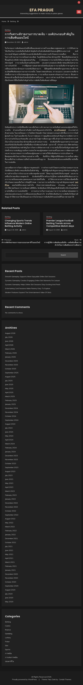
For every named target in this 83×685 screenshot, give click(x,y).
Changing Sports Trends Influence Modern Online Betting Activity (18, 223)
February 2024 (11, 448)
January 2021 (10, 570)
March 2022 (10, 527)
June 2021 (9, 550)
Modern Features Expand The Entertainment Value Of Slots (28, 292)
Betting (7, 30)
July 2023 (9, 475)
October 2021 (10, 542)
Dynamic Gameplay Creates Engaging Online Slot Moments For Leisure (32, 280)
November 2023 (11, 459)
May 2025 (9, 388)
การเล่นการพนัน (11, 657)
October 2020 (10, 582)
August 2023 (10, 471)
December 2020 (11, 574)
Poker (7, 641)
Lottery (8, 638)
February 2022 (11, 531)
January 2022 (10, 534)
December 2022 (11, 503)
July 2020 (9, 594)
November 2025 (11, 365)
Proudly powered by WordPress (24, 679)
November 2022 (11, 507)
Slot (6, 645)
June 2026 (9, 341)
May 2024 (9, 436)
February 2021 (11, 566)
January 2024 (10, 452)
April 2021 (9, 558)
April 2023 (9, 487)
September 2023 (11, 467)
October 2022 (10, 511)
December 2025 (11, 361)
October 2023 (10, 463)
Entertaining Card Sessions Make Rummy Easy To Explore (27, 288)
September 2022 (11, 515)
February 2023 (11, 495)
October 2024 (10, 416)
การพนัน (8, 653)
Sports (7, 649)
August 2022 (10, 519)
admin (26, 42)
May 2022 (9, 523)
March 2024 (10, 444)
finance (8, 630)
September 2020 (11, 586)
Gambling (8, 634)
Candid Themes (65, 679)
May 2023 (9, 483)
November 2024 (11, 412)
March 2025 (10, 396)
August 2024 (10, 424)
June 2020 (9, 598)
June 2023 (9, 479)
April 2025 (9, 392)
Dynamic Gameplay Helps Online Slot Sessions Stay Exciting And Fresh (32, 284)
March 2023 (10, 491)
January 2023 (10, 499)
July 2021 (9, 546)
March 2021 (10, 562)
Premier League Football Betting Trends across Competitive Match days (60, 223)
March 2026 (10, 349)
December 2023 (11, 456)
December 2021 (11, 538)
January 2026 (10, 357)
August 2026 (10, 333)
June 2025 (9, 384)
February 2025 (11, 400)
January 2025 (10, 404)
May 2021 (9, 554)
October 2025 (10, 369)
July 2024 (9, 428)
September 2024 (11, 420)
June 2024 (9, 432)
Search (63, 255)
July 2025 (9, 381)
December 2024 (11, 408)
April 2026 (9, 345)
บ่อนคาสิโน (9, 661)
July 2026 (9, 337)
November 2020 (11, 578)
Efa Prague (41, 10)
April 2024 (9, 440)
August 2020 (10, 590)
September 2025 (11, 373)
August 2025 (10, 377)
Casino (7, 626)
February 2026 (11, 353)
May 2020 (9, 602)
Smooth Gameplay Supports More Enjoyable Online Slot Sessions (30, 276)
